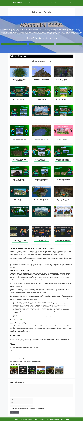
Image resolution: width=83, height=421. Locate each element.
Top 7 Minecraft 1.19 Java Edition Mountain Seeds (19, 221)
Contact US (30, 419)
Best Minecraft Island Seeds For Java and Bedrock (19, 80)
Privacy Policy (36, 419)
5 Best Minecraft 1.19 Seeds (41, 220)
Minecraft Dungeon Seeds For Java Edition (63, 80)
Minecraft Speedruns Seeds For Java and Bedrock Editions (63, 200)
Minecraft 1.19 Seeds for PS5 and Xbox (19, 241)
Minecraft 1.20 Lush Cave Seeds (41, 99)
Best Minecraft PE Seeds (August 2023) (63, 180)
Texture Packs (62, 2)
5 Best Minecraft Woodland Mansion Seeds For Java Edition (41, 200)
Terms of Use (42, 419)
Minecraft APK (27, 2)
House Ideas (69, 2)
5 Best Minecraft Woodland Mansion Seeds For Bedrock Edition (63, 160)
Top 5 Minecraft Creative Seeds (63, 220)
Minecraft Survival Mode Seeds (63, 240)
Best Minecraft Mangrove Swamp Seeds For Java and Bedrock (19, 119)
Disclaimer (51, 419)
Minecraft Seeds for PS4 (41, 240)
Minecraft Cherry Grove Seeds (63, 139)
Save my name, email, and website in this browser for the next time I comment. (28, 408)
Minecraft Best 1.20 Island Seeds (19, 139)
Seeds (56, 2)
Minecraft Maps (24, 319)
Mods (46, 2)
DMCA (47, 419)
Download (35, 2)
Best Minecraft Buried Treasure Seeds (41, 140)
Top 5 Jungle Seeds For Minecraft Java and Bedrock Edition (41, 180)
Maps (52, 2)
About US (25, 419)
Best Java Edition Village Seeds (19, 99)
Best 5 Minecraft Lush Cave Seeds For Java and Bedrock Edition (19, 180)
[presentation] (19, 71)
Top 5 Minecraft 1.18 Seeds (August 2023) (20, 200)
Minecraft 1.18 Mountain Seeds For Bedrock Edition (41, 160)
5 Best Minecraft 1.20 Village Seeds (63, 99)
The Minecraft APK (16, 3)
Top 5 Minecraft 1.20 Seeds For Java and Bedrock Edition (63, 119)
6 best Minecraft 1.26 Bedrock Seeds (41, 79)
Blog (40, 2)
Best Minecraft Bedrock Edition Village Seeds (19, 160)
